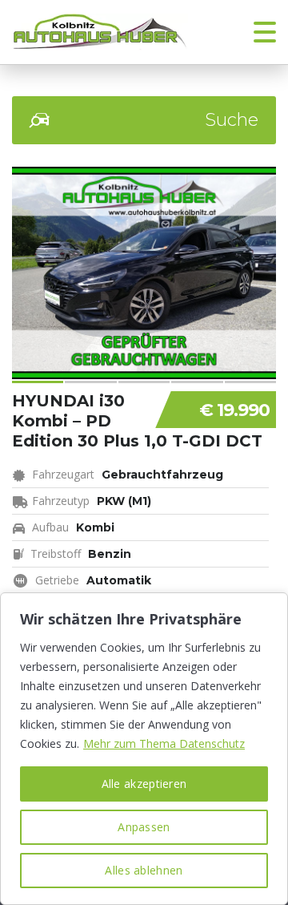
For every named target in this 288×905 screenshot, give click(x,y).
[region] (144, 748)
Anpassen (144, 826)
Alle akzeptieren (144, 783)
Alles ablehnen (143, 870)
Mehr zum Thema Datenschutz (164, 743)
